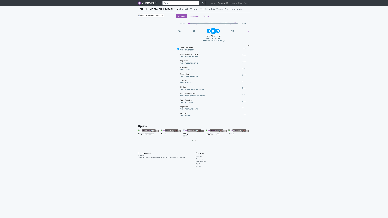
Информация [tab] (194, 16)
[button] (193, 141)
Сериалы (221, 3)
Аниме (246, 3)
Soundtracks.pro (149, 3)
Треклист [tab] (182, 16)
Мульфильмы (231, 3)
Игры (240, 3)
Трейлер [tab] (206, 16)
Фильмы (212, 3)
